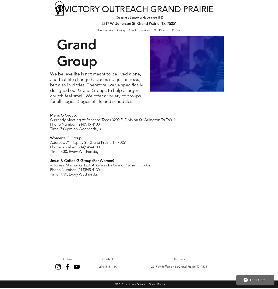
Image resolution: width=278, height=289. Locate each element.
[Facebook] (67, 266)
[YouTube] (76, 266)
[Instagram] (58, 266)
